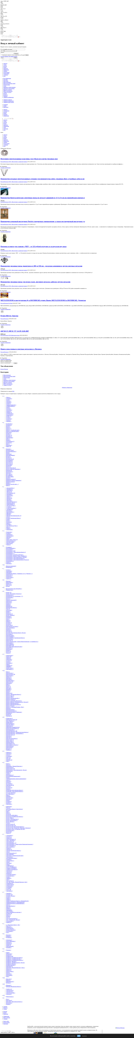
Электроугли (9, 991)
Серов (8, 862)
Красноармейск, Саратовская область (15, 637)
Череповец (9, 966)
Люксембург (9, 669)
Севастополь (9, 856)
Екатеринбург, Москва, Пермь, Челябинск (16, 556)
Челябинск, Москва (11, 961)
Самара (9, 838)
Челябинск (9, 956)
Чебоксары (9, 953)
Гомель (8, 523)
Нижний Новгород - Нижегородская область (17, 732)
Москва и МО (10, 697)
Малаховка (9, 679)
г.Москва (8, 513)
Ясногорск (9, 1003)
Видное (8, 456)
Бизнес (5, 1012)
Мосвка (8, 690)
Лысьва (8, 661)
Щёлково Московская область (13, 986)
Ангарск (8, 408)
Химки (8, 945)
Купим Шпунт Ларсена (9, 316)
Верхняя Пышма (10, 455)
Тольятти (9, 913)
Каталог (5, 1011)
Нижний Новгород (11, 731)
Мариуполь (9, 681)
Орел (8, 758)
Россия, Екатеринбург (11, 820)
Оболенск (9, 753)
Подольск (9, 787)
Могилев (8, 688)
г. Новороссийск (10, 503)
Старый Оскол (10, 884)
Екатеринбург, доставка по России (14, 554)
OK (79, 1035)
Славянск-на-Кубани (11, 869)
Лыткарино (9, 663)
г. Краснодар (9, 495)
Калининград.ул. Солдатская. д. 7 (14, 596)
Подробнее (4, 166)
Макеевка (9, 678)
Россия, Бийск (10, 817)
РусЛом (11, 303)
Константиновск (10, 627)
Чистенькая (9, 975)
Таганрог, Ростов (10, 895)
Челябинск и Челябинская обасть (14, 957)
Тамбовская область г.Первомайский (15, 903)
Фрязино (8, 936)
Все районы (9, 475)
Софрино (8, 878)
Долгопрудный (10, 542)
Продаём (5, 79)
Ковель (8, 620)
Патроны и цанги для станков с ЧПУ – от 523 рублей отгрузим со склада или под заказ (34, 246)
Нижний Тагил (10, 734)
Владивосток (10, 459)
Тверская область (10, 906)
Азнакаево (9, 398)
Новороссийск (10, 742)
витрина (5, 114)
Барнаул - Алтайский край (12, 430)
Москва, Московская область (13, 704)
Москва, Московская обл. (12, 703)
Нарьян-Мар (9, 722)
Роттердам (9, 831)
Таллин (8, 897)
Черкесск (8, 970)
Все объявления (7, 78)
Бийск (8, 438)
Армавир (9, 412)
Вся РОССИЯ (10, 476)
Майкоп (8, 676)
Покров (8, 788)
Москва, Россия (10, 705)
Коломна (9, 622)
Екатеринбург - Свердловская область (16, 552)
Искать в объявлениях (6, 361)
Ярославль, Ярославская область (14, 1001)
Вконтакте (5, 107)
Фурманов (9, 937)
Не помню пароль (13, 56)
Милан (8, 685)
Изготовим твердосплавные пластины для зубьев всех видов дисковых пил (29, 159)
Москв (8, 692)
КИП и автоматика (7, 91)
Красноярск (10, 645)
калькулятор (6, 73)
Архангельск (9, 415)
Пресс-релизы (6, 1017)
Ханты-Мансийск (10, 941)
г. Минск (8, 496)
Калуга (8, 598)
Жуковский (9, 567)
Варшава (8, 449)
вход (4, 76)
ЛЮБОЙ (8, 666)
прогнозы (5, 128)
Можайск (8, 689)
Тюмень (8, 922)
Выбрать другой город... (12, 484)
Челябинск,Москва (11, 963)
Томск (8, 914)
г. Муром (8, 499)
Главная (5, 1006)
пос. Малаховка (10, 794)
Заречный (9, 572)
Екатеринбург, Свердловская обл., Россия (16, 557)
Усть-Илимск (9, 931)
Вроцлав (8, 472)
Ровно (8, 812)
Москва (9, 693)
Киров (8, 612)
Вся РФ (8, 478)
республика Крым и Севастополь (14, 809)
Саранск (8, 848)
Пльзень (8, 782)
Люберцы (9, 665)
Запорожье (9, 571)
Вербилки (9, 454)
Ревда (8, 807)
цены (4, 127)
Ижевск (8, 583)
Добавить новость (7, 99)
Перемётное (9, 771)
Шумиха (8, 982)
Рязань (8, 833)
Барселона (9, 432)
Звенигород (9, 574)
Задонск (8, 569)
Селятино (9, 859)
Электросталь (9, 990)
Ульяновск (9, 927)
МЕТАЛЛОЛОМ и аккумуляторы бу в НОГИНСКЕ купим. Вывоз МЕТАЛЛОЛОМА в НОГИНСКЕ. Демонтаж (43, 300)
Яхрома (8, 1004)
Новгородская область (12, 738)
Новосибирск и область (12, 744)
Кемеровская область (11, 607)
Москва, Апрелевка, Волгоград (14, 700)
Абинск (8, 397)
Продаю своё (9, 797)
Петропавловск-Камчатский (13, 776)
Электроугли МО (10, 992)
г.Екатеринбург (10, 511)
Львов (8, 664)
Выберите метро (10, 481)
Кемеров (8, 605)
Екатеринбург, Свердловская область (15, 558)
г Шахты (9, 491)
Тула (8, 917)
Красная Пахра (10, 635)
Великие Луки (10, 450)
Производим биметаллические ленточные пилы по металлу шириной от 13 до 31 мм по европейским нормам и (43, 198)
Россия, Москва (10, 821)
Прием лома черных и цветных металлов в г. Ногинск (21, 349)
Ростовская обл (10, 830)
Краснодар (9, 640)
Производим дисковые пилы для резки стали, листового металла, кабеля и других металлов (35, 282)
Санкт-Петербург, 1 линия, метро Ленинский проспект (19, 844)
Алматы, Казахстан (11, 404)
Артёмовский (9, 413)
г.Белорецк (9, 510)
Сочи (7, 879)
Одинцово (9, 756)
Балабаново (9, 423)
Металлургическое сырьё (9, 83)
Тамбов (8, 899)
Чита (7, 976)
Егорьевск (9, 547)
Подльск (8, 786)
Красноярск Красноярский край (14, 646)
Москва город (10, 695)
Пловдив (8, 781)
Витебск (9, 457)
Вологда (8, 466)
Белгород (9, 435)
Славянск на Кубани (11, 868)
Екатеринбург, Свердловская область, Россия (17, 559)
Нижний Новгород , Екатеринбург (15, 733)
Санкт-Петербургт (11, 845)
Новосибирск (10, 743)
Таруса (8, 904)
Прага (8, 795)
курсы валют (6, 72)
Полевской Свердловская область (14, 790)
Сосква (8, 877)
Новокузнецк (10, 739)
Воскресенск (9, 471)
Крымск (8, 650)
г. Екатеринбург (10, 493)
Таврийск (9, 893)
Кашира (8, 603)
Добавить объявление (8, 97)
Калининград (9, 595)
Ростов (8, 822)
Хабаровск (9, 940)
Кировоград (9, 613)
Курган (8, 651)
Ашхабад (8, 421)
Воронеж (9, 470)
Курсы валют (6, 1022)
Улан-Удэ (8, 926)
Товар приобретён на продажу (13, 912)
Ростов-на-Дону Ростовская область (15, 826)
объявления (6, 69)
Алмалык (8, 402)
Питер (8, 777)
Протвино (9, 799)
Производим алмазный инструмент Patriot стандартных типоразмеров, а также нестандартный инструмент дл (43, 221)
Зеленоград (9, 576)
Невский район (10, 724)
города (8, 527)
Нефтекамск (9, 726)
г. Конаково (9, 494)
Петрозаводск (10, 775)
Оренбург (9, 760)
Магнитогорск (10, 674)
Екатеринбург (10, 551)
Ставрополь (9, 883)
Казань (8, 592)
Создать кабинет (4, 56)
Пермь (8, 772)
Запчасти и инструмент (9, 88)
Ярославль (9, 1000)
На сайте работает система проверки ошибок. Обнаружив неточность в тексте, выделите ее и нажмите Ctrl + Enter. (62, 1031)
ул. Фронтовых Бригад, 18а (13, 924)
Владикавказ (9, 460)
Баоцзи (8, 427)
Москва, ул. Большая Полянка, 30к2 (15, 707)
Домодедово (9, 543)
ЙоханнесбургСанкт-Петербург (14, 588)
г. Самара (8, 506)
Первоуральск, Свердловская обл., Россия (16, 770)
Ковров (8, 621)
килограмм (9, 610)
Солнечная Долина (11, 874)
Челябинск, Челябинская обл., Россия (15, 962)
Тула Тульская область (12, 918)
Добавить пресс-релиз (8, 102)
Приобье (8, 796)
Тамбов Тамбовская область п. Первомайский (17, 901)
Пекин (8, 763)
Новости (5, 1007)
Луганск (9, 660)
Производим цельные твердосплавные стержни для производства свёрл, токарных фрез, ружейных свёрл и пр (42, 179)
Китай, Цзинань (10, 615)
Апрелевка (9, 410)
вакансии (5, 68)
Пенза (8, 765)
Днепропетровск (10, 540)
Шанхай (8, 979)
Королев (8, 630)
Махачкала (9, 683)
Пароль (2, 52)
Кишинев (9, 616)
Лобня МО (9, 659)
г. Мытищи (9, 500)
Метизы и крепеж (7, 89)
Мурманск (9, 713)
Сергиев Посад (10, 860)
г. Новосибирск (10, 504)
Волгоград (9, 462)
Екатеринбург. (10, 561)
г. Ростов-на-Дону (10, 505)
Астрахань (9, 418)
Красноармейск (10, 636)
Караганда (9, 601)
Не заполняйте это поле (6, 49)
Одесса (8, 754)
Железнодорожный (11, 566)
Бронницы (9, 445)
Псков (8, 800)
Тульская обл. (9, 921)
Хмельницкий (10, 946)
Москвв (8, 708)
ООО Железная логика (14, 335)
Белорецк (9, 436)
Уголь (4, 86)
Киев (8, 608)
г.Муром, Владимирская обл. (13, 515)
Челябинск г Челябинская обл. (13, 958)
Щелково (8, 985)
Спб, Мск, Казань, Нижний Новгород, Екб (16, 882)
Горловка (8, 524)
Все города (9, 474)
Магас (8, 671)
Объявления (6, 1016)
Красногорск (9, 639)
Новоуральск (9, 747)
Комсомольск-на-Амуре (12, 626)
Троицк (8, 916)
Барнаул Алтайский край (12, 431)
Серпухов (9, 863)
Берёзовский (9, 437)
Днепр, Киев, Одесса (12, 539)
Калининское (9, 597)
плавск (8, 780)
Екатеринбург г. (10, 553)
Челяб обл (9, 955)
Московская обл (10, 709)
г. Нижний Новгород (11, 501)
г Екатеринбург (10, 488)
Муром (8, 714)
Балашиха (9, 425)
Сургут (8, 889)
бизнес (5, 67)
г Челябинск (9, 489)
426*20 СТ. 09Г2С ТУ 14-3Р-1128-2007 (15, 331)
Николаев (9, 736)
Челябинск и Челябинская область (14, 960)
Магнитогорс (9, 673)
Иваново (8, 581)
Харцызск (9, 942)
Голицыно (9, 522)
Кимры (8, 611)
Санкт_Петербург (10, 840)
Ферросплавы (6, 84)
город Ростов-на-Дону (12, 525)
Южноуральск (10, 996)
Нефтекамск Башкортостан (13, 727)
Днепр (8, 538)
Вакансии (5, 1014)
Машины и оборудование (9, 87)
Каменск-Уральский (11, 600)
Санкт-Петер (10, 841)
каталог (5, 66)
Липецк (8, 656)
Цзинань (8, 950)
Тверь (8, 907)
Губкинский (9, 529)
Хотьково (8, 947)
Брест (8, 444)
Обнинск (8, 752)
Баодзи (8, 426)
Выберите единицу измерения (13, 480)
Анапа (8, 407)
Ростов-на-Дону (11, 825)
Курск (8, 653)
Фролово (8, 935)
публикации (6, 110)
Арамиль (8, 411)
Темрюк (8, 908)
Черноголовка (10, 971)
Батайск (8, 433)
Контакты (5, 1023)
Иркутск (9, 585)
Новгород (9, 737)
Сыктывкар (9, 890)
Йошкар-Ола (9, 590)
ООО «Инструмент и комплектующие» (18, 161)
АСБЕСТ (8, 416)
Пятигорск (9, 804)
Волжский (9, 465)
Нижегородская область (12, 728)
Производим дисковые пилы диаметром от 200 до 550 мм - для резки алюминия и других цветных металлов (41, 266)
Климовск (9, 617)
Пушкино (9, 801)
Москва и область (10, 699)
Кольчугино (9, 625)
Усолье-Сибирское (11, 929)
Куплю (2, 369)
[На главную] (11, 37)
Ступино (8, 888)
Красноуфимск (10, 644)
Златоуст (8, 578)
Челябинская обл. (10, 965)
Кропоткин (9, 649)
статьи (4, 64)
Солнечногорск (10, 875)
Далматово (9, 532)
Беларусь (5, 94)
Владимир (9, 461)
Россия (5, 93)
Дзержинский (10, 535)
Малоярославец (10, 680)
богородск (9, 442)
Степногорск (9, 885)
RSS (13, 391)
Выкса (8, 485)
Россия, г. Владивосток (12, 819)
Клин (8, 619)
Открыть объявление (6, 167)
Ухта (7, 932)
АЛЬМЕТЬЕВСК (10, 406)
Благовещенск (10, 441)
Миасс (8, 684)
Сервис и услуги (7, 92)
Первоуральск (10, 768)
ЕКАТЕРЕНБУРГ (10, 548)
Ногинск (6, 161)
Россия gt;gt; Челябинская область (14, 816)
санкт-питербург (10, 846)
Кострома (9, 631)
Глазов (8, 519)
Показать (16, 53)
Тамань (8, 898)
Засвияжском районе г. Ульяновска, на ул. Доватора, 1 (19, 573)
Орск (7, 761)
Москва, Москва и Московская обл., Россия (17, 702)
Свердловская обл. (11, 853)
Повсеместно (10, 785)
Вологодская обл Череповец (13, 469)
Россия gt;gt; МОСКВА (12, 815)
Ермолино (9, 563)
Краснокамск (9, 642)
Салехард (8, 836)
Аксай (8, 399)
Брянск (8, 446)
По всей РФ (9, 783)
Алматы (8, 403)
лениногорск (9, 655)
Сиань (8, 864)
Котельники (9, 634)
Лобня (8, 658)
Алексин (8, 401)
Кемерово (9, 606)
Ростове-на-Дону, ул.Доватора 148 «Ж (15, 829)
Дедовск (8, 533)
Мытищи (9, 715)
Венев (8, 452)
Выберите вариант (11, 479)
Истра (8, 586)
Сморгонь (9, 872)
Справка (5, 1018)
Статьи (5, 1009)
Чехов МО (9, 974)
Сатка (8, 851)
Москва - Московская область (13, 694)
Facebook (5, 104)
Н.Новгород (9, 718)
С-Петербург (9, 835)
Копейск (8, 629)
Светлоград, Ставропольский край (15, 855)
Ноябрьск (9, 749)
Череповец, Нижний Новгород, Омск (15, 967)
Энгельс (8, 994)
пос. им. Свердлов (11, 792)
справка (5, 71)
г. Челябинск (9, 509)
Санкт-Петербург (11, 843)
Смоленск (9, 870)
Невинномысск (10, 723)
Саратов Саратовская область (13, 850)
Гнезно (8, 520)
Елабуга (8, 562)
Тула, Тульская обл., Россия (13, 919)
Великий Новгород (11, 451)
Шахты (8, 980)
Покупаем (5, 81)
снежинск (9, 873)
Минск (8, 687)
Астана (8, 417)
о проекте (5, 74)
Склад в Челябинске (11, 867)
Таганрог (9, 894)
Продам (6, 369)
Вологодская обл (11, 467)
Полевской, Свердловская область (14, 791)
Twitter (4, 105)
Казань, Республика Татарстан (13, 593)
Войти (27, 55)
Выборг (8, 483)
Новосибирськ (10, 746)
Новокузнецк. (10, 741)
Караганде (9, 602)
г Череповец (9, 490)
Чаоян (8, 952)
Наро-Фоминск (10, 720)
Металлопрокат (7, 82)
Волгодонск (9, 464)
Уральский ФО (10, 928)
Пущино (8, 802)
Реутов (8, 810)
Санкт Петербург (11, 839)
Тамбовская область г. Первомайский (15, 902)
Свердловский (10, 854)
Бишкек (8, 440)
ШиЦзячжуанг (10, 981)
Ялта (7, 999)
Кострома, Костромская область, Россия (16, 632)
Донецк (8, 544)
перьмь (8, 773)
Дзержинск (9, 534)
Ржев (7, 811)
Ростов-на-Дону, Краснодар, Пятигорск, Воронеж (18, 828)
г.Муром (8, 514)
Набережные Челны (11, 719)
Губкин (8, 528)
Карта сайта (6, 1021)
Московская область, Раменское (14, 712)
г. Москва (9, 498)
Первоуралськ (10, 767)
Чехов (8, 972)
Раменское (9, 806)
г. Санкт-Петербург (11, 508)
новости (5, 63)
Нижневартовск (10, 729)
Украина (5, 96)
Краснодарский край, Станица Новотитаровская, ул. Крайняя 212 (22, 641)
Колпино (8, 624)
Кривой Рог (9, 647)
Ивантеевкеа (9, 582)
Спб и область (10, 880)
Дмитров (8, 537)
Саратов (9, 849)
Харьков (9, 943)
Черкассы (9, 969)
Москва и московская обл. (12, 698)
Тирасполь (9, 909)
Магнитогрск (9, 675)
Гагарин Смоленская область (13, 518)
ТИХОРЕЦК (9, 911)
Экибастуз (9, 989)
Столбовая (9, 887)
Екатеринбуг (9, 549)
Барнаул (8, 428)
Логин (2, 50)
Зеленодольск (9, 577)
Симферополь (10, 865)
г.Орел (8, 517)
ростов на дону (10, 824)
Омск (8, 757)
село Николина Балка (11, 858)
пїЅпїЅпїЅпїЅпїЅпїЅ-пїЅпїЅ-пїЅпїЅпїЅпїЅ (16, 778)
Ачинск (8, 420)
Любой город (9, 668)
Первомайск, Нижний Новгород (14, 766)
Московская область (11, 710)
